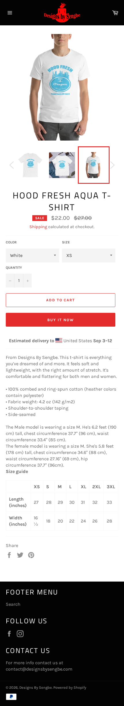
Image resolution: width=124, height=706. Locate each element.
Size (66, 242)
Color (11, 242)
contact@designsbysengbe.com (39, 669)
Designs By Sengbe (35, 687)
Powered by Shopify (69, 687)
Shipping (38, 226)
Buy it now (60, 320)
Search (13, 604)
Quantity (14, 268)
